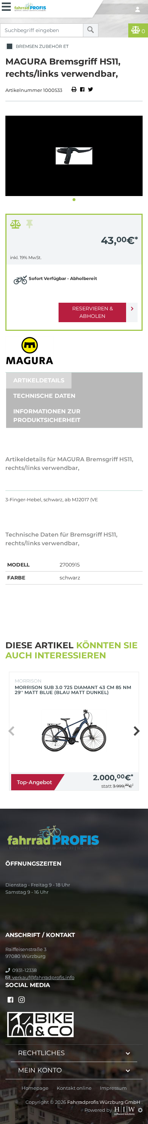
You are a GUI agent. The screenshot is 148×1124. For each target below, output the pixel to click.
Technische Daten (44, 395)
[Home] (52, 6)
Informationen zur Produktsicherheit (46, 415)
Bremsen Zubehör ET (41, 46)
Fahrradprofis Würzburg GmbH (104, 1102)
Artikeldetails (38, 380)
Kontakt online (74, 1088)
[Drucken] (74, 90)
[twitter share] (90, 90)
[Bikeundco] (40, 1024)
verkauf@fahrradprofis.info (42, 977)
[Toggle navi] (6, 6)
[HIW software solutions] (125, 1110)
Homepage (35, 1088)
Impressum (113, 1088)
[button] (74, 199)
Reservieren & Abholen (92, 312)
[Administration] (140, 1110)
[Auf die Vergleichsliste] (16, 226)
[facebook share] (82, 90)
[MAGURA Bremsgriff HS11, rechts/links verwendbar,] (74, 156)
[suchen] (90, 30)
